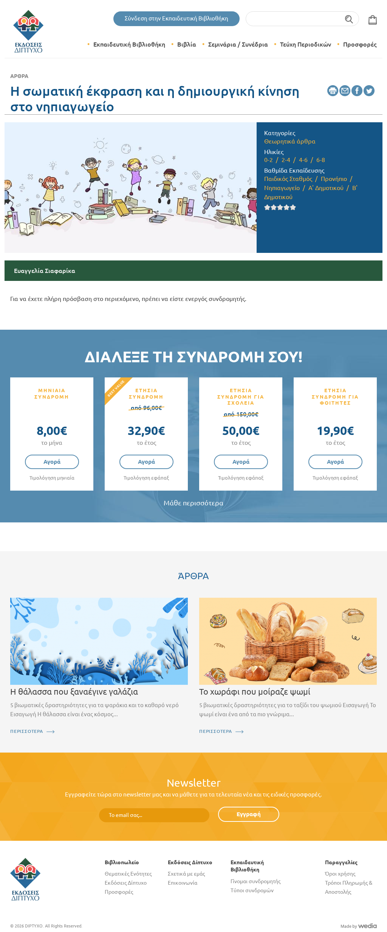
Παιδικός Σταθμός (288, 178)
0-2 (268, 159)
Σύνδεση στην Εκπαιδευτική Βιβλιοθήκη (176, 18)
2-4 (286, 159)
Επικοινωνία (182, 883)
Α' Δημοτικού (326, 187)
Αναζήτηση (349, 18)
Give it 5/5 (293, 207)
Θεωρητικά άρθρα (290, 141)
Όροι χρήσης (340, 874)
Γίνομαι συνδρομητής (255, 881)
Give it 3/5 (280, 207)
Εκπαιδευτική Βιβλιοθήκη (129, 44)
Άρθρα (19, 76)
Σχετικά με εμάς (186, 874)
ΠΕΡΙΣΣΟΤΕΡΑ (26, 731)
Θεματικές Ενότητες (128, 874)
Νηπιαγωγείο (282, 187)
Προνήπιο (334, 178)
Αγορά (51, 461)
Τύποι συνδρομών (252, 890)
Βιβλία (186, 44)
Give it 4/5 (286, 207)
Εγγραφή (249, 814)
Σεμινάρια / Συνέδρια (238, 44)
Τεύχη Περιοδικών (305, 44)
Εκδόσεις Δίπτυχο (126, 883)
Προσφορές (359, 44)
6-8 (320, 159)
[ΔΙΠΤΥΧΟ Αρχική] (25, 879)
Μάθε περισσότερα (193, 503)
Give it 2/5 (274, 207)
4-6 (303, 159)
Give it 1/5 (267, 207)
